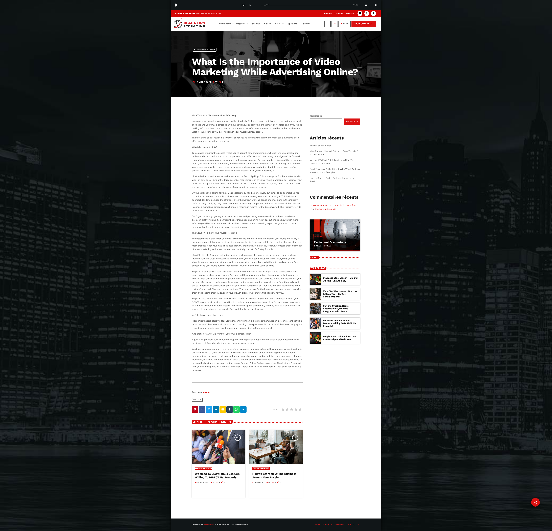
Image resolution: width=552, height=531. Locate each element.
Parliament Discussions (330, 242)
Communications (204, 49)
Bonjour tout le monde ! (321, 145)
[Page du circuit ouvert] (258, 5)
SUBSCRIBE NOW (198, 13)
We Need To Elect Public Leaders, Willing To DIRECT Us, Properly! (217, 475)
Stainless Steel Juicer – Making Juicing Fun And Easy (340, 279)
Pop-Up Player (363, 24)
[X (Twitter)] (366, 13)
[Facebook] (373, 13)
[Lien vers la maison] (190, 24)
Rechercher (316, 116)
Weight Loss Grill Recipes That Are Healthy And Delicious (339, 338)
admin (206, 392)
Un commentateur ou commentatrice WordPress (334, 205)
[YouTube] (360, 13)
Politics (197, 400)
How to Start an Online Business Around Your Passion (274, 475)
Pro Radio (209, 525)
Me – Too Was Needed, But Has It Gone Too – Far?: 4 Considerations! (340, 294)
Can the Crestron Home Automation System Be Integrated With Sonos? (336, 308)
